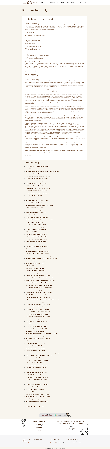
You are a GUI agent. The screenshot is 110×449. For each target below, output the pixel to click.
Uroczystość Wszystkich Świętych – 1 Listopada (37, 282)
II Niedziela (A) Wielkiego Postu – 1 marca (36, 231)
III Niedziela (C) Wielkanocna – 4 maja (35, 350)
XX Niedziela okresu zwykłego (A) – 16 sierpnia (37, 168)
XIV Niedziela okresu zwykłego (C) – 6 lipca (36, 326)
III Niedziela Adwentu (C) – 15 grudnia (35, 406)
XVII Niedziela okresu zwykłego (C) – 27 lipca (37, 319)
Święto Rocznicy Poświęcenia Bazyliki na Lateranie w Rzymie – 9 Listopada (44, 277)
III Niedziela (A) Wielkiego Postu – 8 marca (36, 229)
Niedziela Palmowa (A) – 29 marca (34, 222)
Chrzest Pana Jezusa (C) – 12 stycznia (35, 389)
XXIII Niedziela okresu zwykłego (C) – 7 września (38, 302)
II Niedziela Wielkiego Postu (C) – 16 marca (36, 367)
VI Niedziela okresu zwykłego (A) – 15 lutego (37, 236)
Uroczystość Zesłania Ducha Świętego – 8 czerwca (38, 338)
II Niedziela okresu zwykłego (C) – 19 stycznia (37, 386)
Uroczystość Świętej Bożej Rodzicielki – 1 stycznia (38, 396)
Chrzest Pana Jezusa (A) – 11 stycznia (35, 248)
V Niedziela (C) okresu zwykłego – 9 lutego (36, 379)
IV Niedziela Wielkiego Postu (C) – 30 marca (37, 362)
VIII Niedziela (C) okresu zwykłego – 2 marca (37, 372)
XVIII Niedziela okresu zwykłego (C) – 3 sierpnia (38, 316)
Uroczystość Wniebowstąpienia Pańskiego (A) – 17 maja (39, 205)
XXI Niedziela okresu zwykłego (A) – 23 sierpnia (38, 166)
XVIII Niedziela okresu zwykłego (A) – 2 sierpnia (38, 176)
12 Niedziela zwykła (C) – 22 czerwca (35, 331)
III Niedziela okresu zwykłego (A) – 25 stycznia (37, 244)
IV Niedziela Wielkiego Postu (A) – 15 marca (36, 227)
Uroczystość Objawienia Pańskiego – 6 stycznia (37, 251)
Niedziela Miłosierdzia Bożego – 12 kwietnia (37, 217)
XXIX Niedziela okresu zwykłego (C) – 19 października (39, 287)
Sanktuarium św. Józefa (63, 2)
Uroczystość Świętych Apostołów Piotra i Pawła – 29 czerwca (41, 328)
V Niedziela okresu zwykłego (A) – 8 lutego (36, 239)
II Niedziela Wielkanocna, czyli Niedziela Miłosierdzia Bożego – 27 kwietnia (44, 353)
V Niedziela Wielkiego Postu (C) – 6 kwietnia (37, 360)
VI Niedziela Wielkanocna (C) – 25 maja (35, 343)
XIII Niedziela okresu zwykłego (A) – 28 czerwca (38, 188)
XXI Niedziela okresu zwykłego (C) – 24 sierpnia (38, 307)
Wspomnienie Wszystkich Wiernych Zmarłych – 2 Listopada (40, 280)
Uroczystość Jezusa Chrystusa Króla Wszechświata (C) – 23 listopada (42, 273)
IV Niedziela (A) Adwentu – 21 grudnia (35, 263)
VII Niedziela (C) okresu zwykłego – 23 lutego (37, 374)
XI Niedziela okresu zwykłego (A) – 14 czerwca (37, 193)
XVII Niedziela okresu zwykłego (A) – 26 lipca (37, 178)
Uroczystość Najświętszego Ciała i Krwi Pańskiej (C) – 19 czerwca (42, 333)
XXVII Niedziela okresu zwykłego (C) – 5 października (39, 292)
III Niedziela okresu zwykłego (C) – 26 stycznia (37, 384)
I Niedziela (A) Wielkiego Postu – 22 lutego (36, 234)
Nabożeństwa (73, 2)
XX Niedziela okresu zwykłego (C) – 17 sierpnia (37, 309)
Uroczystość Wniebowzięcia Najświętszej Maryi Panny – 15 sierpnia (42, 171)
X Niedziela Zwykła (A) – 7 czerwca (34, 195)
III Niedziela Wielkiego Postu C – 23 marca (36, 365)
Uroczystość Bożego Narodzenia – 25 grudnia (37, 261)
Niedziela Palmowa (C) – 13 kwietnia (35, 357)
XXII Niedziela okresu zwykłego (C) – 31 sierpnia (38, 304)
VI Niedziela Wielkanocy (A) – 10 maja (35, 207)
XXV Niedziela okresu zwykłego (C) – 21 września (38, 297)
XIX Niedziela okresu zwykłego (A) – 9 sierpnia (37, 173)
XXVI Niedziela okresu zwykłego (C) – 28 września (38, 294)
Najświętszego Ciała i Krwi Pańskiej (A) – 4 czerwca (38, 198)
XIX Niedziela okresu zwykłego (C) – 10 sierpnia (38, 314)
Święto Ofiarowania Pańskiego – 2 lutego (36, 382)
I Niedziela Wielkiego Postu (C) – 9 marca (36, 370)
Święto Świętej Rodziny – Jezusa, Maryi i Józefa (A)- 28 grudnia (41, 258)
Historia (46, 2)
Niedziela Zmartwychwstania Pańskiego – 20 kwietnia (39, 355)
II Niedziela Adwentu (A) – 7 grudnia (35, 268)
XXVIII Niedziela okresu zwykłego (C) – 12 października (39, 290)
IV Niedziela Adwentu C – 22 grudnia (35, 403)
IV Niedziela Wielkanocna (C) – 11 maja (35, 348)
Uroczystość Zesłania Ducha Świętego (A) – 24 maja (38, 202)
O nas (41, 2)
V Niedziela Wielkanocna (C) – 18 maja (35, 345)
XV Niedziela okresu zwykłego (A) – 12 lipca (36, 183)
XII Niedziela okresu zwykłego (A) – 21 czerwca (37, 190)
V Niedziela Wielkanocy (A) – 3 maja (34, 210)
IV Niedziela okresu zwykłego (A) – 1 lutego (36, 241)
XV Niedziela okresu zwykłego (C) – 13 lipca (36, 324)
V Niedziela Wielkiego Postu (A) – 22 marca (36, 224)
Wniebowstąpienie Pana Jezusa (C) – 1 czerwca (37, 340)
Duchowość (53, 2)
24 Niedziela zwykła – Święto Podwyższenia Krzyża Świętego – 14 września (44, 299)
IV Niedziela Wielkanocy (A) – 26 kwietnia (36, 212)
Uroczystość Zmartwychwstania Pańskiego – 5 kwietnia (39, 219)
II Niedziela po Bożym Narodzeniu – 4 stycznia (37, 253)
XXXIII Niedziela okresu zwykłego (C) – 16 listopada (38, 275)
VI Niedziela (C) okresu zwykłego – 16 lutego (37, 377)
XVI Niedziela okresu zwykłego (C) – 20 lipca (37, 321)
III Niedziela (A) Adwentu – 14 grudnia (35, 265)
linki (80, 2)
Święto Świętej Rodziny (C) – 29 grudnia (35, 399)
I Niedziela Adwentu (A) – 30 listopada (35, 270)
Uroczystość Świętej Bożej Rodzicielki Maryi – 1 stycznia (40, 256)
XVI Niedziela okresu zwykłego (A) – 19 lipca (37, 181)
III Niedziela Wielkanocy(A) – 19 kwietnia (36, 214)
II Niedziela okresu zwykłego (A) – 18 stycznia (37, 246)
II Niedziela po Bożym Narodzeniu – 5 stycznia (37, 394)
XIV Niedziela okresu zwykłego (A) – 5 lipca (36, 185)
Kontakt (84, 2)
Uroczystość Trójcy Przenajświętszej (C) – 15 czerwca (39, 336)
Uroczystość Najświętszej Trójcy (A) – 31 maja (37, 200)
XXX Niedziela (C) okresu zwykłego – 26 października (39, 285)
